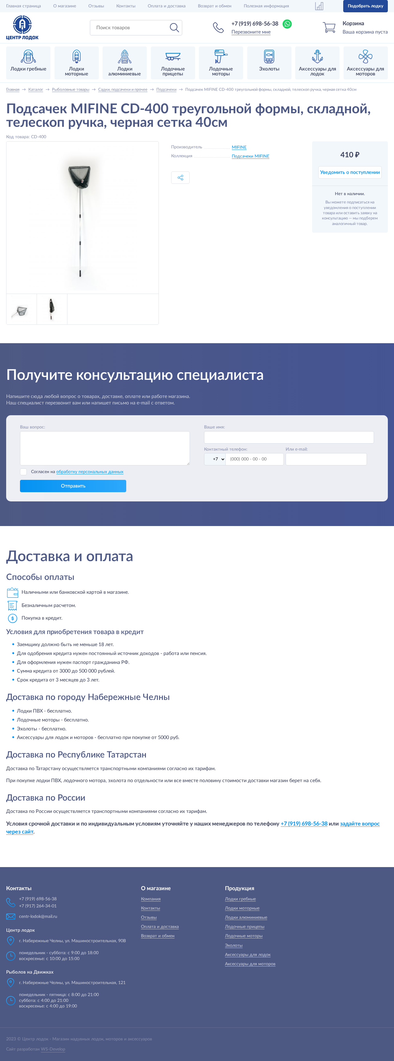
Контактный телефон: (225, 449)
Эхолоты (234, 945)
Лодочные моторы (244, 936)
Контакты (125, 6)
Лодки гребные (240, 899)
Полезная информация (266, 6)
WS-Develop (53, 1049)
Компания (151, 899)
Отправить (73, 486)
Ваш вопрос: (32, 427)
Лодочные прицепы (244, 927)
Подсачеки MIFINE (250, 156)
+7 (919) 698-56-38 (254, 24)
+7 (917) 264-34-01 (38, 906)
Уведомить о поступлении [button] (350, 172)
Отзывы (96, 6)
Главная (23, 6)
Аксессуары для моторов (250, 964)
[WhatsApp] (287, 24)
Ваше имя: (214, 427)
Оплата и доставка (167, 6)
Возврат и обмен (214, 6)
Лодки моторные (242, 908)
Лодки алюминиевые (246, 917)
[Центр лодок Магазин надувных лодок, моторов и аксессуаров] (22, 27)
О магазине (64, 6)
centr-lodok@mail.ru (38, 916)
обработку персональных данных (89, 472)
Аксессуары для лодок (248, 955)
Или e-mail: (297, 449)
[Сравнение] (319, 6)
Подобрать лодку (365, 6)
